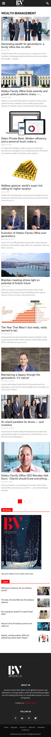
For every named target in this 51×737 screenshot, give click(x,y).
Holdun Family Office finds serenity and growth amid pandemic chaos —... (24, 92)
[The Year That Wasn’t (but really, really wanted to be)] (25, 312)
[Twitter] (35, 718)
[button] (47, 3)
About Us (23, 727)
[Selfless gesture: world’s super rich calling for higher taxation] (25, 170)
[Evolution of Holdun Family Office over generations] (25, 218)
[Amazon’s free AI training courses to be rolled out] (43, 626)
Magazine (14, 727)
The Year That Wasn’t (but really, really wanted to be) (24, 328)
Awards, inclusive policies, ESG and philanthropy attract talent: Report (15, 636)
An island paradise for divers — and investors (22, 423)
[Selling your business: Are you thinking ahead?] (43, 591)
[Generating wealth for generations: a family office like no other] (25, 29)
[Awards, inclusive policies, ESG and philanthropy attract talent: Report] (43, 638)
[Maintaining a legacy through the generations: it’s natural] (25, 359)
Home (6, 727)
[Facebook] (15, 718)
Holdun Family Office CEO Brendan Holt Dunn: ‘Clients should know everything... (25, 476)
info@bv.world (30, 703)
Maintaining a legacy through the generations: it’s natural (20, 376)
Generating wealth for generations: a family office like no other (22, 45)
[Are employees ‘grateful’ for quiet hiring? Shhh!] (43, 614)
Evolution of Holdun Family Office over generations (23, 234)
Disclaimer (41, 727)
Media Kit (32, 727)
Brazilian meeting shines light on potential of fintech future (20, 281)
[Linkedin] (22, 718)
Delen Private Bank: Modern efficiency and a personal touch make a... (23, 139)
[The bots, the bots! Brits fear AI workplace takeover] (43, 603)
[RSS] (28, 718)
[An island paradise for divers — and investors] (25, 407)
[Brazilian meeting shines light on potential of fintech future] (25, 265)
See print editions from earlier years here (17, 574)
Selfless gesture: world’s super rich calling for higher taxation (22, 187)
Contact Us (25, 730)
